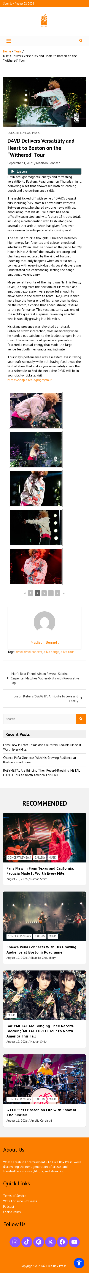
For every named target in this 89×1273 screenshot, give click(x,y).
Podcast (8, 1206)
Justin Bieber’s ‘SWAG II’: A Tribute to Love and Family (46, 698)
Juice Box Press (56, 1266)
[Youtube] (74, 1242)
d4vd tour (67, 652)
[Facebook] (62, 1242)
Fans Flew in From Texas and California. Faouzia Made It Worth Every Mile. (40, 871)
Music (36, 133)
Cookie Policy (12, 1212)
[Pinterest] (38, 1242)
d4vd (19, 652)
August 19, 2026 (17, 958)
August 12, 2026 (17, 1042)
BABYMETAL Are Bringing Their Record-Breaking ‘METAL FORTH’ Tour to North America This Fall (40, 1031)
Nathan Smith (38, 879)
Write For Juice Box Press (20, 1201)
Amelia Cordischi (41, 1120)
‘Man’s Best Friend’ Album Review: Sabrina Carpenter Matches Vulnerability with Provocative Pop (45, 678)
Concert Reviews (19, 133)
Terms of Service (14, 1196)
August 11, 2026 (17, 1120)
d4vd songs (51, 652)
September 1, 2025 (20, 163)
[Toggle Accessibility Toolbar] (79, 1263)
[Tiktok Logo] (26, 1242)
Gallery (40, 857)
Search (81, 719)
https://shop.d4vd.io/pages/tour (30, 380)
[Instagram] (15, 1242)
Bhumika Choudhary (43, 958)
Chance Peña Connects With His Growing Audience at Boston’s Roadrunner (41, 949)
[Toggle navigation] (8, 41)
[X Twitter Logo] (50, 1242)
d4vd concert (33, 652)
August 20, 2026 (17, 879)
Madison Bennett (48, 163)
